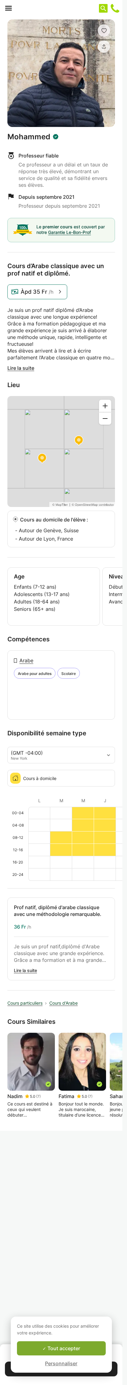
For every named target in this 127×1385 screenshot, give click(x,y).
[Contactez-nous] (115, 8)
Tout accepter (63, 1348)
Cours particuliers (25, 1003)
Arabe (26, 660)
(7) (38, 1096)
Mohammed (28, 137)
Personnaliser (61, 1363)
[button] (104, 30)
